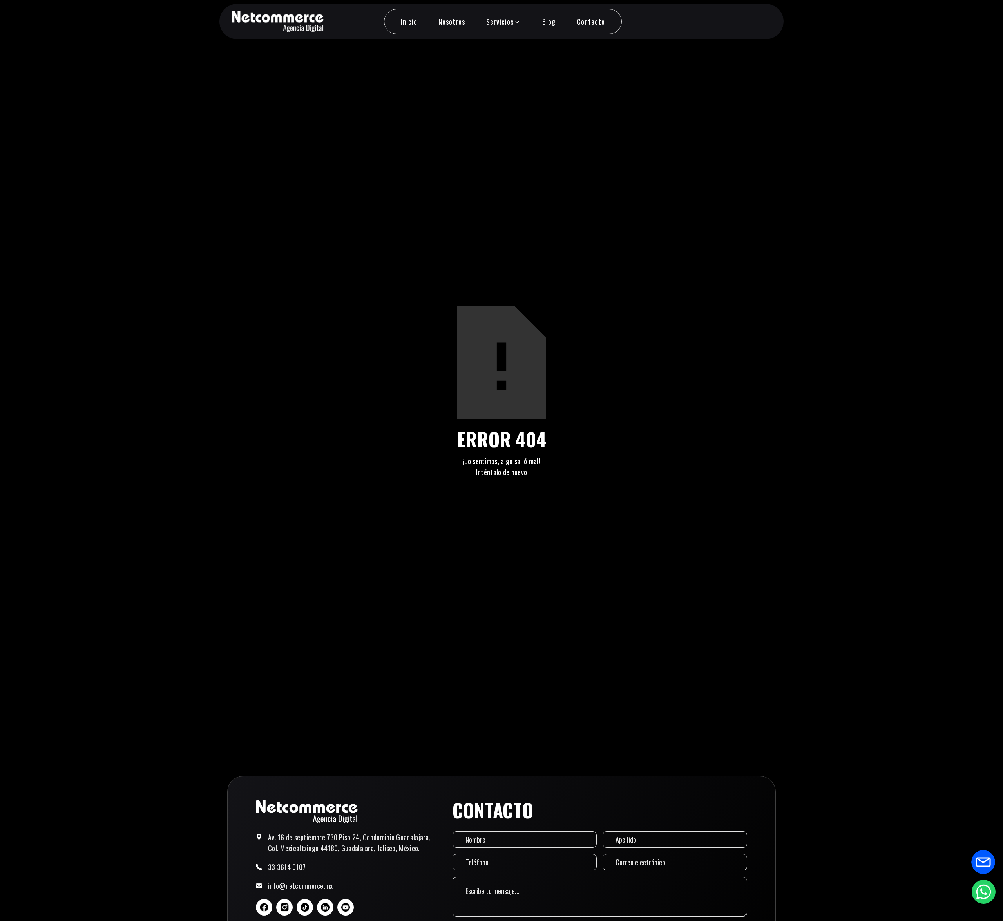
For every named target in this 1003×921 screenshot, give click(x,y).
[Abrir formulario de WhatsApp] (983, 891)
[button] (503, 21)
